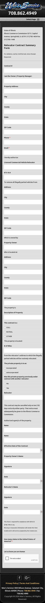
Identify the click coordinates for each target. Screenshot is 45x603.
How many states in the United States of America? (19, 540)
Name (6, 425)
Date (6, 477)
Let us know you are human (14, 552)
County (7, 107)
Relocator (8, 393)
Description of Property (13, 313)
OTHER (9, 336)
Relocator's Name (11, 487)
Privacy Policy (12, 583)
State (6, 117)
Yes (7, 388)
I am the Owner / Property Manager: (18, 76)
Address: (7, 187)
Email (7, 148)
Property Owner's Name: (13, 456)
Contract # (8, 66)
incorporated (11, 368)
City (5, 97)
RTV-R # (7, 173)
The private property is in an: (15, 363)
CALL (8, 327)
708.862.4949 (29, 591)
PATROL (9, 332)
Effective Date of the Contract (16, 446)
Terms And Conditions (29, 583)
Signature (8, 466)
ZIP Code (7, 127)
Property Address (11, 86)
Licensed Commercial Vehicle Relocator (19, 162)
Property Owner (10, 243)
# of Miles (8, 346)
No (7, 384)
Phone (7, 138)
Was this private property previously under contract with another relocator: (21, 378)
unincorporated (12, 372)
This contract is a (10, 323)
